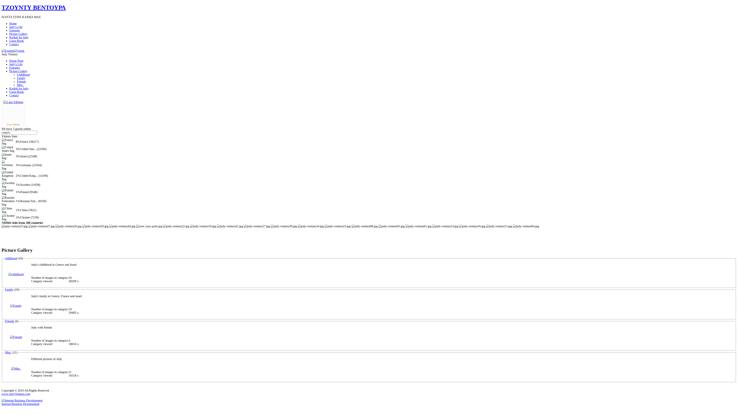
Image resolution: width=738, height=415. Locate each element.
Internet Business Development (20, 404)
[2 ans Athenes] (13, 102)
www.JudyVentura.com (16, 394)
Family (9, 289)
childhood (11, 258)
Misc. (8, 352)
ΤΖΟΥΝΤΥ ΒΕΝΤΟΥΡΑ (34, 7)
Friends (9, 321)
